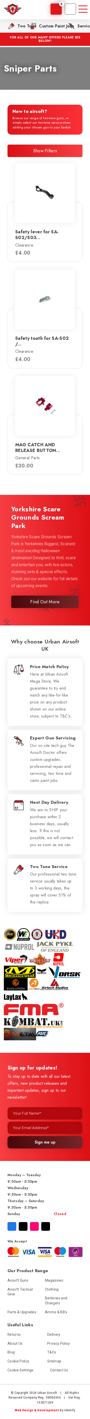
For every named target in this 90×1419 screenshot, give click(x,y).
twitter (23, 1226)
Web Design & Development (37, 1410)
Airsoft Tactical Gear (20, 1291)
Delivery (53, 1334)
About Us (15, 1343)
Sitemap (54, 1361)
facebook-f (12, 1226)
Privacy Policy (58, 1343)
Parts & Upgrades (22, 1312)
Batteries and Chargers (56, 1300)
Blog (11, 1352)
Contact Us (59, 1370)
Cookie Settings (21, 1370)
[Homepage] (13, 9)
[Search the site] (70, 9)
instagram (34, 1226)
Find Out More (45, 602)
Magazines (54, 1280)
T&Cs (51, 1352)
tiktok (45, 1226)
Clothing (52, 1289)
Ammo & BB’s (56, 1312)
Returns (14, 1334)
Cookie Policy (18, 1361)
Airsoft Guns (18, 1280)
